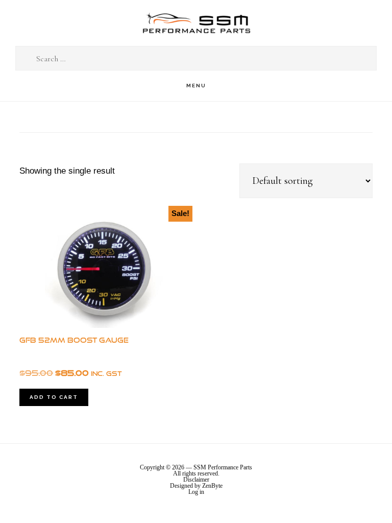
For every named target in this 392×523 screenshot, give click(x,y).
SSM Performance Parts (196, 23)
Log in (196, 491)
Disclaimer (196, 479)
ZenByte (212, 485)
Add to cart (54, 397)
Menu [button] (196, 85)
